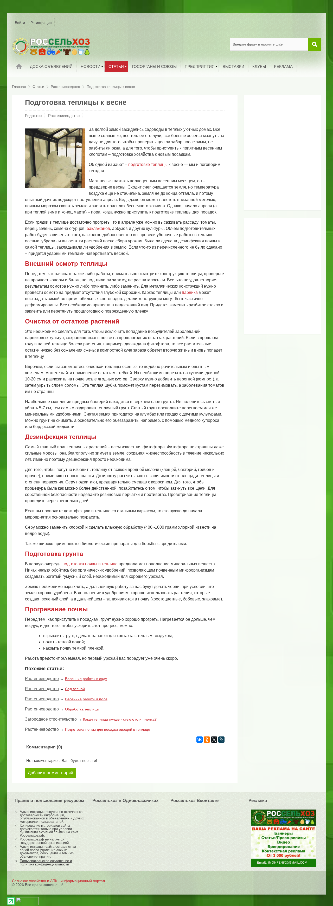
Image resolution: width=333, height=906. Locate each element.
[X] (214, 739)
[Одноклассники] (207, 739)
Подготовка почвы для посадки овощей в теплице (107, 729)
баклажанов (98, 228)
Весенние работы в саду (86, 679)
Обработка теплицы (82, 709)
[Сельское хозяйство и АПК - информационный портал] (51, 46)
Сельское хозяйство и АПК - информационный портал (58, 881)
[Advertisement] (279, 154)
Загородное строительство (51, 719)
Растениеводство (64, 115)
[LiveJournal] (221, 739)
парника (190, 292)
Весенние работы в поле (86, 699)
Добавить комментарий (50, 773)
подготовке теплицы (148, 164)
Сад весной (75, 689)
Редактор (33, 115)
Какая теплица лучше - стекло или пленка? (120, 719)
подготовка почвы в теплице (90, 564)
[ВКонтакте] (199, 739)
